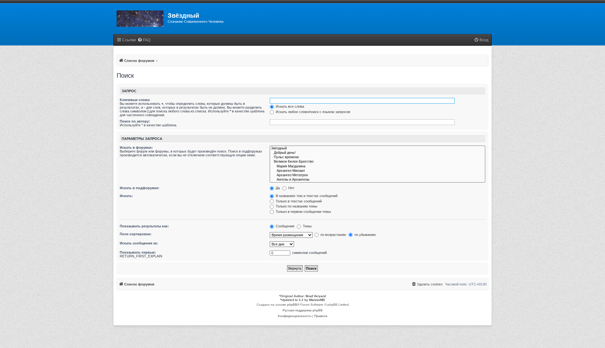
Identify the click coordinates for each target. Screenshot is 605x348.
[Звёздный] (377, 148)
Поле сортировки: (136, 234)
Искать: (126, 196)
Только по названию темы (296, 206)
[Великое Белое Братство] (377, 161)
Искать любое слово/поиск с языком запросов (312, 112)
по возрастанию (333, 235)
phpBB (292, 304)
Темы (307, 226)
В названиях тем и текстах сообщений (306, 196)
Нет (290, 188)
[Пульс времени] (377, 157)
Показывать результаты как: (144, 226)
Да (277, 188)
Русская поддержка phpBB (303, 310)
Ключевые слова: (135, 100)
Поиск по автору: (135, 121)
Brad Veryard (316, 296)
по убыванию (365, 235)
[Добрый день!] (377, 153)
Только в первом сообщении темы (303, 211)
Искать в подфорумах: (139, 188)
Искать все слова (289, 106)
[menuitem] (143, 40)
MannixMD (317, 300)
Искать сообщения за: (139, 243)
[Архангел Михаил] (377, 171)
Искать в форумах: (136, 147)
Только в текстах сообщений (298, 201)
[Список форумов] (140, 17)
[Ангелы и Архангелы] (377, 179)
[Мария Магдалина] (377, 166)
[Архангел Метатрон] (377, 175)
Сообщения (284, 226)
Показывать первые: (138, 252)
